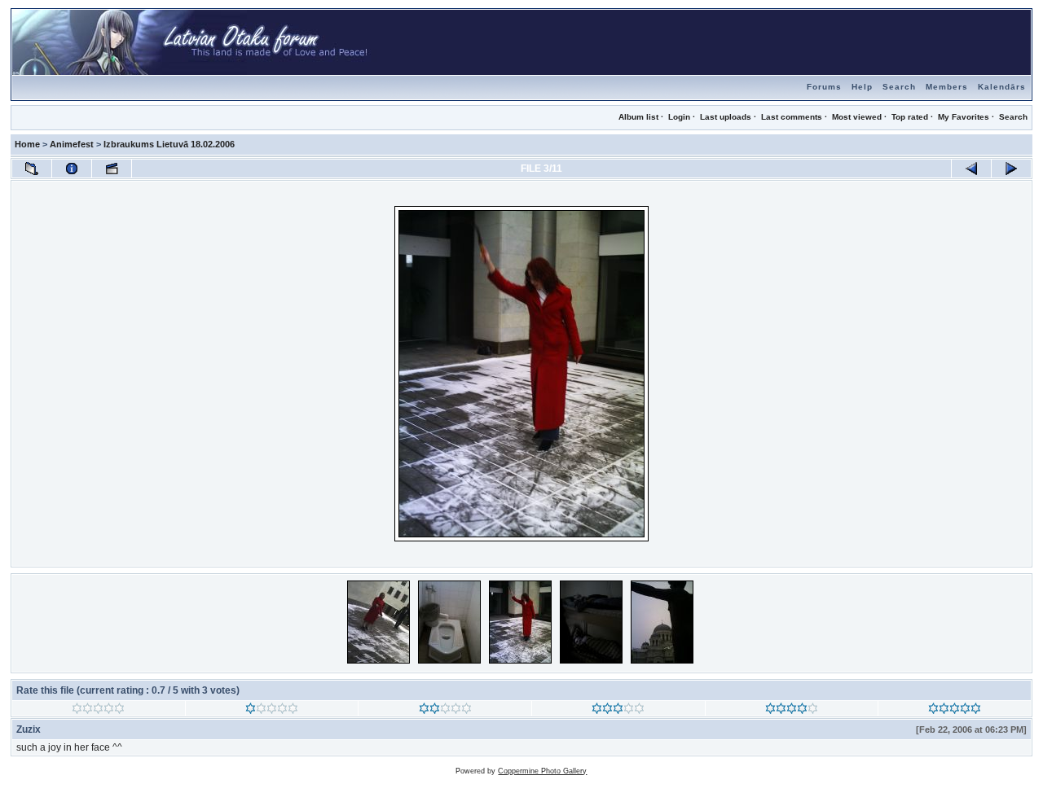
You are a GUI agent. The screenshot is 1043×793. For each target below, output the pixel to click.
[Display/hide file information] (71, 168)
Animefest (72, 144)
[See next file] (1011, 168)
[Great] (954, 710)
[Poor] (271, 710)
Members (947, 86)
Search (899, 86)
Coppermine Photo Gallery (542, 771)
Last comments (791, 116)
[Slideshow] (111, 168)
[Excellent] (791, 710)
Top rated (909, 116)
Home (27, 144)
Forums (824, 86)
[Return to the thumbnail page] (31, 168)
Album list (638, 116)
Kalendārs (1002, 86)
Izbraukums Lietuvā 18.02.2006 (169, 144)
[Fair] (445, 710)
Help (862, 86)
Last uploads (725, 116)
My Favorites (963, 116)
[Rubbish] (98, 710)
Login (679, 116)
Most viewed (857, 116)
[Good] (618, 710)
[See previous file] (971, 168)
